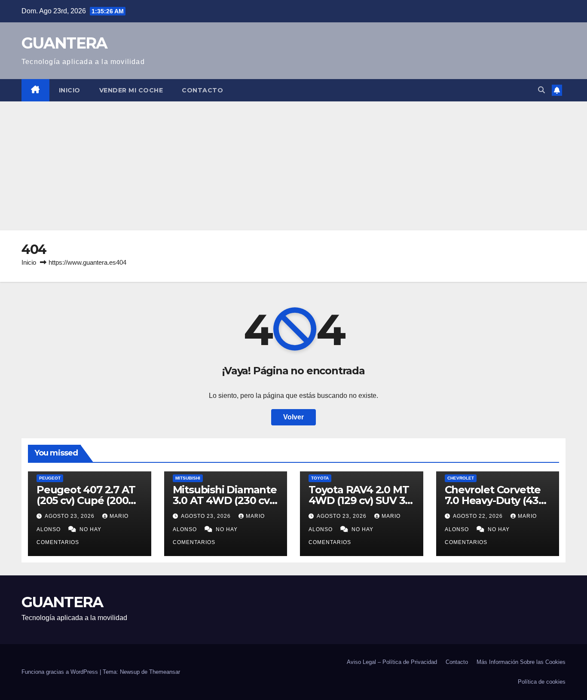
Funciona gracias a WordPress (60, 672)
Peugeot (50, 478)
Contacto (202, 90)
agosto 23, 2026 (70, 516)
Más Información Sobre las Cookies (521, 662)
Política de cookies (542, 682)
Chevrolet (460, 478)
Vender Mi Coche (131, 90)
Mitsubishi (187, 478)
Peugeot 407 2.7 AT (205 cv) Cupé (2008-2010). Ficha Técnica (87, 500)
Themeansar (164, 672)
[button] (541, 90)
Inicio (69, 90)
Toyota (320, 478)
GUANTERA (64, 43)
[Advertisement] (293, 166)
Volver (293, 417)
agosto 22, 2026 (478, 516)
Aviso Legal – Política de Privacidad (392, 662)
